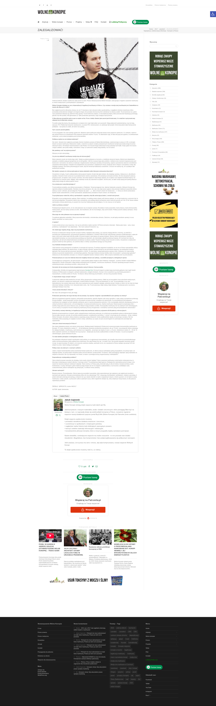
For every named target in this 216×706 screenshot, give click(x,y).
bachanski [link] (132, 628)
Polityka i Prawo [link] (44, 38)
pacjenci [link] (120, 672)
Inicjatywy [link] (155, 105)
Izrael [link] (127, 639)
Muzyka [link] (154, 135)
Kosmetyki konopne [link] (157, 111)
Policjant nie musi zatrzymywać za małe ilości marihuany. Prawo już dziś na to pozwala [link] (90, 635)
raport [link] (138, 675)
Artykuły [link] (45, 22)
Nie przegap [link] (155, 138)
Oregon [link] (113, 672)
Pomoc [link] (69, 22)
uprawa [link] (113, 683)
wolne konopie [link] (115, 686)
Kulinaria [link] (154, 115)
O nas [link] (39, 628)
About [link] (55, 396)
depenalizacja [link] (133, 635)
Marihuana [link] (155, 125)
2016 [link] (112, 628)
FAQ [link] (96, 22)
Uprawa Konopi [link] (156, 159)
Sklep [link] (88, 22)
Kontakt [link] (104, 22)
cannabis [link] (114, 631)
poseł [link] (134, 672)
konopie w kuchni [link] (116, 650)
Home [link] (147, 628)
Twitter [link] (148, 683)
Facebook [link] (149, 680)
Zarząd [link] (40, 644)
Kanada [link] (123, 642)
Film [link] (153, 101)
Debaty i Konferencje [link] (157, 98)
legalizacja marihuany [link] (118, 653)
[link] (213, 14)
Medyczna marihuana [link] (158, 132)
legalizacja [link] (128, 650)
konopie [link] (113, 646)
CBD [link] (129, 631)
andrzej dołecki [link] (121, 628)
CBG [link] (135, 631)
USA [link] (131, 683)
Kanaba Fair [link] (89, 270)
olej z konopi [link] (133, 668)
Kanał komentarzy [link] (43, 673)
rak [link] (132, 675)
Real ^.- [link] (148, 695)
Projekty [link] (79, 22)
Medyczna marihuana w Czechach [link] (122, 664)
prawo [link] (153, 148)
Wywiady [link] (154, 162)
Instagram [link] (149, 691)
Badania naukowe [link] (157, 91)
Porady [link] (154, 145)
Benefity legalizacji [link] (157, 95)
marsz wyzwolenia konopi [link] (119, 657)
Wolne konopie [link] (57, 22)
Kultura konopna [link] (156, 118)
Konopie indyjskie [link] (124, 646)
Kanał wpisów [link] (42, 671)
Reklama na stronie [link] (44, 656)
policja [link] (128, 672)
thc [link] (139, 679)
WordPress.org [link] (42, 675)
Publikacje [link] (155, 155)
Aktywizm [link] (154, 88)
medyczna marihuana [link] (118, 661)
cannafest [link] (122, 631)
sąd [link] (127, 679)
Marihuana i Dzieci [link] (157, 128)
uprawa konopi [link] (122, 683)
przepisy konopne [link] (123, 675)
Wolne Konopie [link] (79, 402)
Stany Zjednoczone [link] (117, 679)
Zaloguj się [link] (41, 670)
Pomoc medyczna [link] (160, 5)
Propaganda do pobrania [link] (45, 652)
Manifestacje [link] (155, 121)
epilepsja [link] (113, 639)
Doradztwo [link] (149, 5)
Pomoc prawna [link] (172, 5)
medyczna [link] (133, 657)
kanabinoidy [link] (114, 642)
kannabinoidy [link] (133, 642)
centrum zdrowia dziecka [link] (119, 635)
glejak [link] (121, 639)
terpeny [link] (133, 679)
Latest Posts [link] (64, 396)
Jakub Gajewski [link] (72, 400)
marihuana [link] (130, 653)
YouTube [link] (148, 687)
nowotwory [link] (114, 668)
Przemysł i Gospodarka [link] (158, 152)
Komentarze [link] (155, 108)
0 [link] (47, 40)
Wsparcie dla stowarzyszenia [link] (46, 660)
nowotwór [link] (123, 668)
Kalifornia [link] (135, 639)
